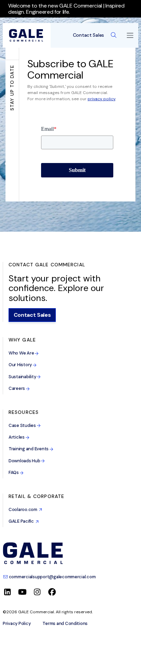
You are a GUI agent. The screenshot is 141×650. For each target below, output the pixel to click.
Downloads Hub (25, 461)
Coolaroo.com (24, 509)
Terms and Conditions (65, 623)
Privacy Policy (16, 623)
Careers (17, 388)
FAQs (14, 472)
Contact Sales (88, 35)
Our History (21, 365)
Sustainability (23, 377)
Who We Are (22, 353)
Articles (17, 437)
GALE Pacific (22, 521)
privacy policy (101, 99)
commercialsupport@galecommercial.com (51, 577)
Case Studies (23, 425)
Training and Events (29, 449)
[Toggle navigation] (130, 35)
